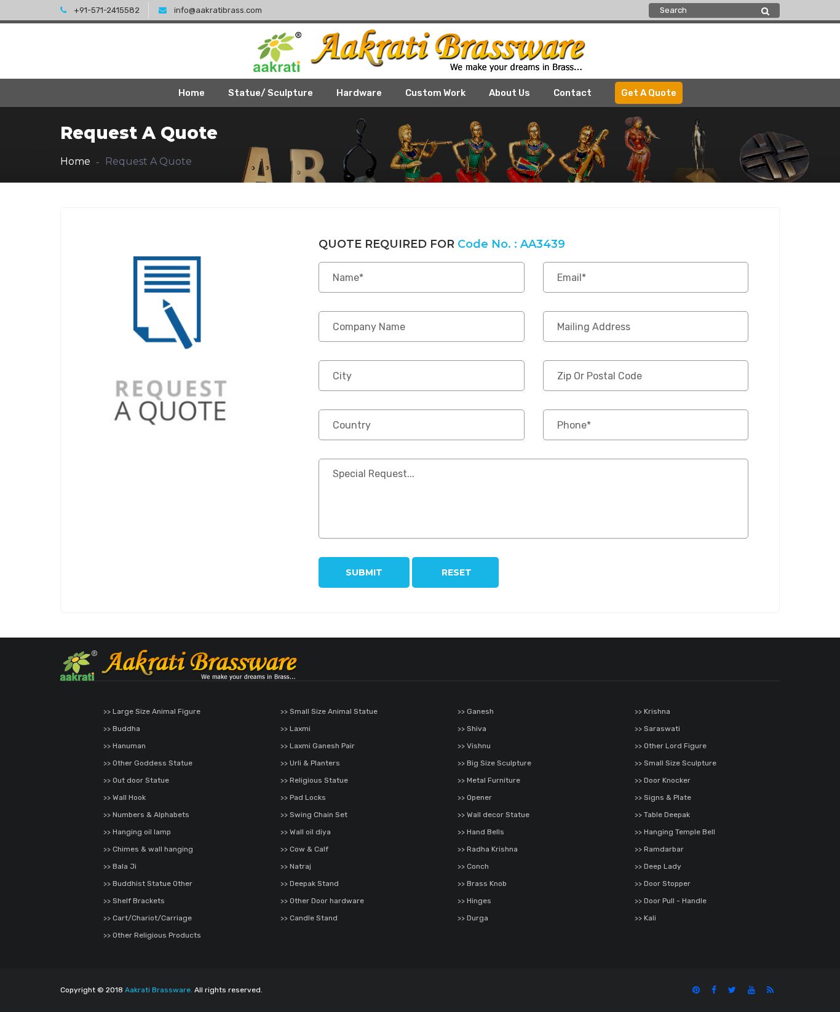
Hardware (359, 92)
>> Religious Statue (314, 780)
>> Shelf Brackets (134, 900)
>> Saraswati (657, 728)
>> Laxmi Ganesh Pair (317, 745)
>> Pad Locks (303, 797)
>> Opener (475, 797)
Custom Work (435, 92)
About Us (509, 92)
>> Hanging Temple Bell (675, 832)
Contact (572, 92)
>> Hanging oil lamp (137, 832)
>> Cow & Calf (304, 849)
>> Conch (473, 866)
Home (191, 92)
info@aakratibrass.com (218, 10)
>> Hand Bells (481, 832)
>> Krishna (652, 711)
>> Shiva (472, 728)
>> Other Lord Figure (671, 745)
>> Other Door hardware (322, 900)
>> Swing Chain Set (313, 814)
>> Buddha (121, 728)
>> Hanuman (124, 745)
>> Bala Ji (120, 866)
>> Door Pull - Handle (671, 900)
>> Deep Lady (658, 866)
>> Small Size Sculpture (675, 763)
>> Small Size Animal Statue (329, 711)
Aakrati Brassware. (158, 990)
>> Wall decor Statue (493, 814)
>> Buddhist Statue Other (147, 883)
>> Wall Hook (124, 797)
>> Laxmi (295, 728)
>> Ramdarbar (659, 849)
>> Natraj (295, 866)
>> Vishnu (474, 745)
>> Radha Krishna (488, 849)
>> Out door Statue (136, 780)
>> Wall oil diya (305, 832)
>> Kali (645, 918)
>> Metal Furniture (489, 780)
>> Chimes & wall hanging (148, 849)
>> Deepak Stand (309, 883)
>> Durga (473, 918)
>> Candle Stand (309, 918)
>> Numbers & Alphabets (146, 814)
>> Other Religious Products (152, 935)
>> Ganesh (476, 711)
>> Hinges (474, 900)
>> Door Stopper (663, 883)
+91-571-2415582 (107, 10)
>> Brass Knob (482, 883)
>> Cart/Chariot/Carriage (147, 918)
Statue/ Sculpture (270, 92)
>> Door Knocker (663, 780)
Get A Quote (648, 92)
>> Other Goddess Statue (147, 763)
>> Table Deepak (662, 814)
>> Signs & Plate (663, 797)
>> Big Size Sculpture (494, 763)
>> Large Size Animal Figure (151, 711)
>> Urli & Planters (310, 763)
